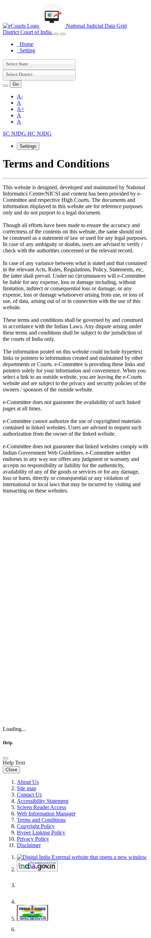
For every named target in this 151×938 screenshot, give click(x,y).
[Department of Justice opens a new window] (38, 885)
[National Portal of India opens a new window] (37, 869)
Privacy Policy (33, 839)
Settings (28, 146)
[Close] (5, 758)
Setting (26, 50)
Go (16, 84)
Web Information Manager (46, 814)
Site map (26, 788)
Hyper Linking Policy (41, 832)
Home (25, 44)
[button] (5, 86)
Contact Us (29, 795)
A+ (20, 109)
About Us (28, 782)
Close (11, 769)
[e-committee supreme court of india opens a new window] (37, 902)
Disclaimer (29, 845)
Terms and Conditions (41, 820)
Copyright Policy (36, 826)
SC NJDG (15, 134)
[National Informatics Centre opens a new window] (37, 929)
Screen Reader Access (41, 807)
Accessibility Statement (42, 801)
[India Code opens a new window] (32, 919)
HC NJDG (39, 134)
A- (20, 96)
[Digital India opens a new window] (82, 857)
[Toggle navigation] (56, 34)
